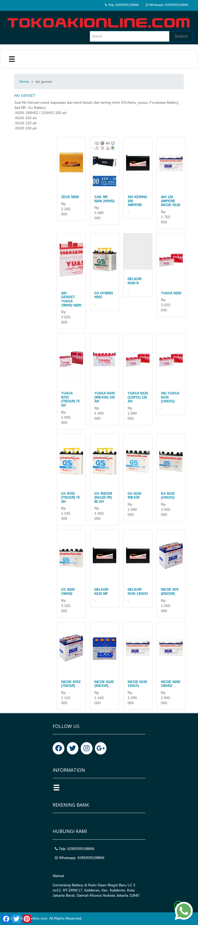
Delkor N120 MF (101, 592)
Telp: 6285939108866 (123, 5)
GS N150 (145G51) (168, 496)
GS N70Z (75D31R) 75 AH (70, 498)
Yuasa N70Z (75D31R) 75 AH (70, 399)
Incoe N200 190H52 (170, 684)
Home (24, 81)
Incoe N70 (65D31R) (169, 592)
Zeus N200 (70, 197)
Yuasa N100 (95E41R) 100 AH (104, 397)
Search (181, 36)
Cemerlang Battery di (70, 885)
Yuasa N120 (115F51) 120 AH (138, 397)
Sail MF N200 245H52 (104, 199)
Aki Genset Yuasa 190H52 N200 (71, 299)
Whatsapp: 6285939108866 (168, 5)
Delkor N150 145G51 (138, 592)
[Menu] (11, 59)
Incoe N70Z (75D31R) (71, 684)
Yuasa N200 (171, 293)
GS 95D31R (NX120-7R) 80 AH (103, 498)
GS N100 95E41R (134, 496)
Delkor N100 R (135, 281)
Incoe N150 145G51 (137, 684)
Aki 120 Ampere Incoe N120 (170, 201)
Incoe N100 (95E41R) (104, 684)
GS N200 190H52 (68, 592)
